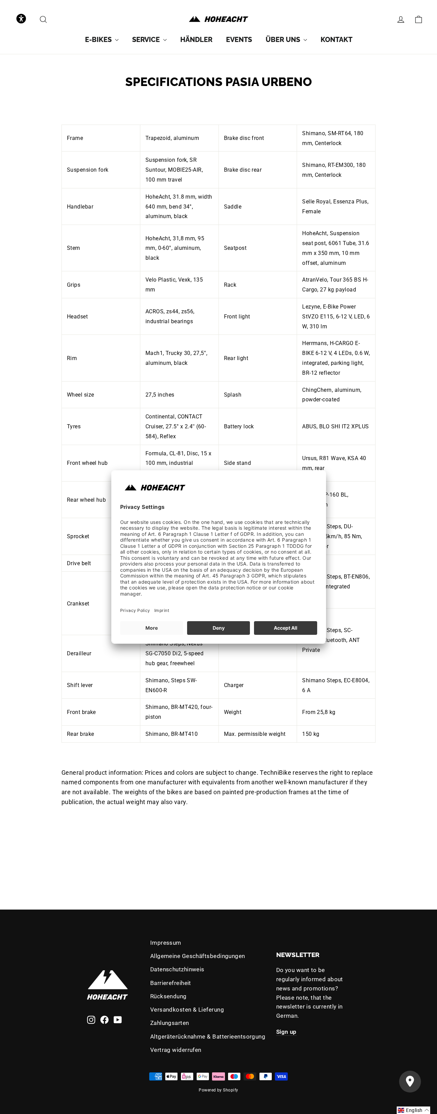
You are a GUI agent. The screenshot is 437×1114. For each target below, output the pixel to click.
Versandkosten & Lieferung (187, 1009)
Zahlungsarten (169, 1022)
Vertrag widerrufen (175, 1049)
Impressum (165, 942)
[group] (101, 39)
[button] (21, 19)
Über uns (284, 39)
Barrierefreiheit (170, 983)
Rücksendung (168, 996)
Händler (196, 39)
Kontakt (336, 39)
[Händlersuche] (410, 1081)
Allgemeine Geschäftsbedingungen (197, 956)
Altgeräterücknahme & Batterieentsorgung (208, 1036)
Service (146, 39)
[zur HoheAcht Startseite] (218, 19)
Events (239, 39)
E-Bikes (99, 39)
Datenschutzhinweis (177, 969)
